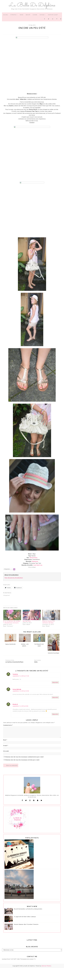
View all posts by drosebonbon (14, 578)
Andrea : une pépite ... (25, 645)
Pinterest (57, 19)
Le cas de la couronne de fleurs (14, 661)
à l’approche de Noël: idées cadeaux (25, 916)
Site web (6, 751)
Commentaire (8, 725)
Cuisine (35, 15)
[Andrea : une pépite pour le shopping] (25, 637)
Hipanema (35, 561)
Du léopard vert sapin (39, 645)
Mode (21, 15)
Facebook (45, 19)
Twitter (49, 19)
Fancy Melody (17, 689)
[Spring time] (32, 615)
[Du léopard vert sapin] (39, 637)
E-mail (5, 745)
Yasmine (15, 674)
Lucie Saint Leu (37, 565)
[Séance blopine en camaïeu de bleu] (51, 615)
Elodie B (15, 704)
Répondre (55, 682)
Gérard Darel (33, 557)
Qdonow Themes (46, 966)
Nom (5, 740)
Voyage (42, 15)
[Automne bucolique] (54, 642)
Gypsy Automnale (10, 644)
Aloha (37, 661)
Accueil (5, 15)
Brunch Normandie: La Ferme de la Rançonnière (28, 909)
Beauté (28, 15)
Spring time (27, 621)
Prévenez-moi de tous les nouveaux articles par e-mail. (22, 760)
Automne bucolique (53, 653)
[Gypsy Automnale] (10, 637)
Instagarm (53, 19)
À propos (13, 15)
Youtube (61, 19)
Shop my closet (53, 15)
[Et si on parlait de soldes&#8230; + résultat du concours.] (12, 615)
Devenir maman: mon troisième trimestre (26, 924)
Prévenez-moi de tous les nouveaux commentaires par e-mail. (24, 757)
